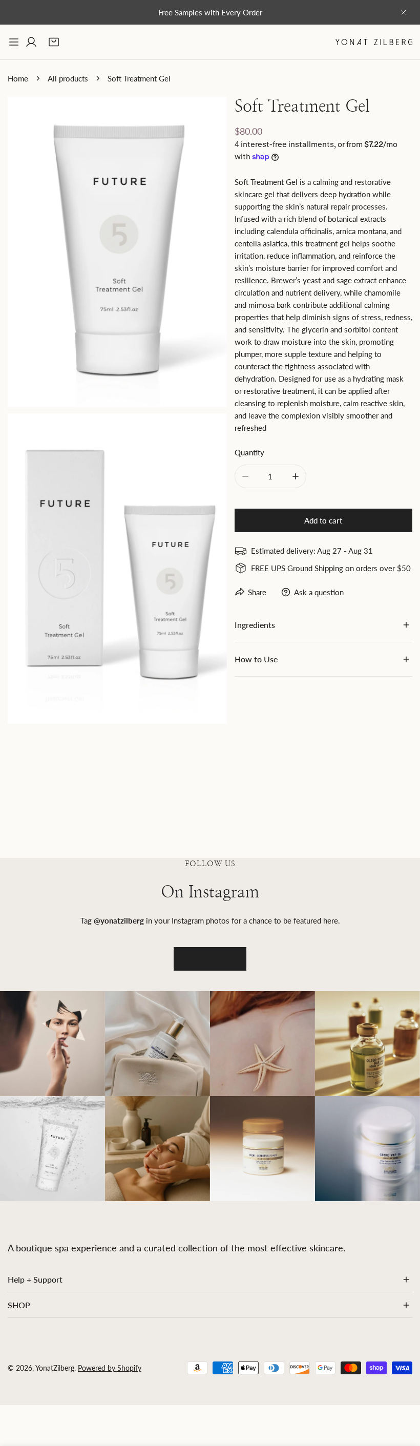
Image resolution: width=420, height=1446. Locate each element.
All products (68, 78)
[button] (54, 42)
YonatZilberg (54, 1368)
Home (18, 78)
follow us (210, 958)
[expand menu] (14, 42)
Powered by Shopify (109, 1368)
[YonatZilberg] (373, 42)
